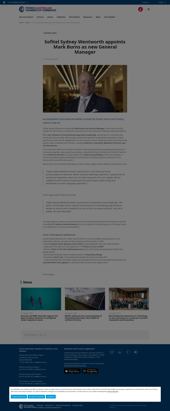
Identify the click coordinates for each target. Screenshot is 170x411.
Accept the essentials (36, 397)
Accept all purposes (19, 397)
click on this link (112, 391)
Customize (50, 397)
